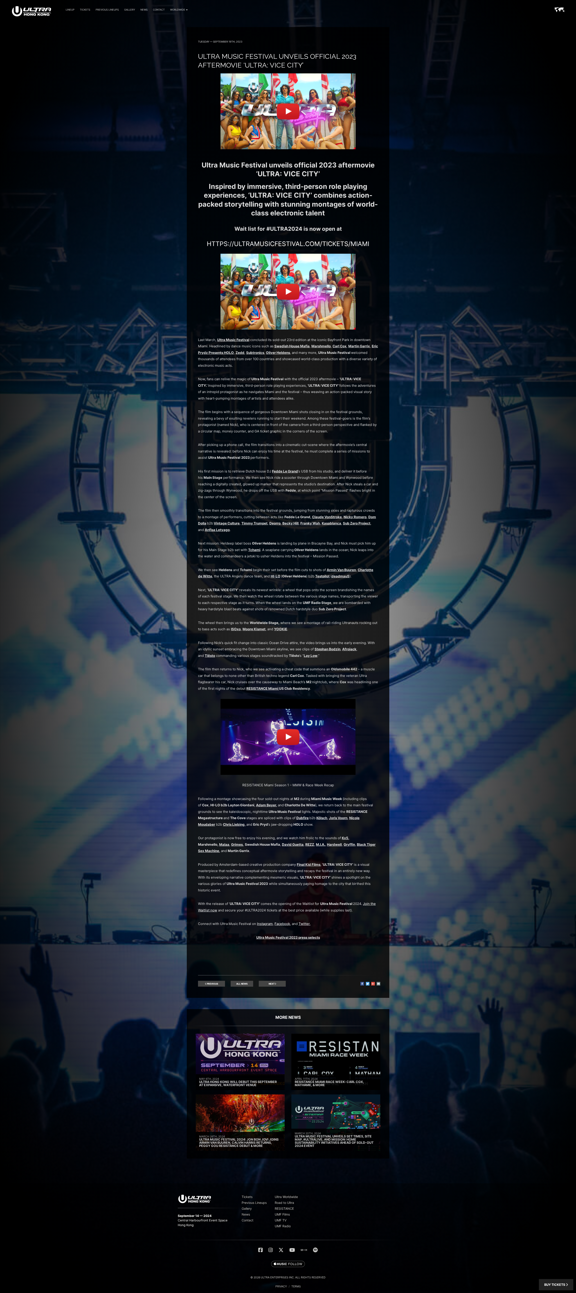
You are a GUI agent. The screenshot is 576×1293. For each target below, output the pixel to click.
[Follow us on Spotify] (315, 1250)
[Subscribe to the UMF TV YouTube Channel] (292, 1250)
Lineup (70, 9)
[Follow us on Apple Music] (288, 1264)
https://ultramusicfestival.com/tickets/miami (288, 244)
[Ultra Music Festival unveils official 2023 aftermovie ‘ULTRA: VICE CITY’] (288, 148)
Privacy (281, 1286)
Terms (296, 1286)
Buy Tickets (555, 1284)
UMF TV (280, 1220)
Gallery (129, 9)
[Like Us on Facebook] (260, 1250)
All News (242, 983)
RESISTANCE (284, 1208)
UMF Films (282, 1214)
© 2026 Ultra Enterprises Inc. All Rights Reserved (288, 1277)
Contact (159, 9)
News (144, 9)
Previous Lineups (107, 9)
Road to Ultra (284, 1203)
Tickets (85, 9)
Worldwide (177, 9)
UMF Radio (283, 1226)
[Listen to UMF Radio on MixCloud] (304, 1250)
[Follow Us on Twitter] (281, 1250)
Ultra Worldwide (286, 1197)
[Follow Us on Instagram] (270, 1250)
